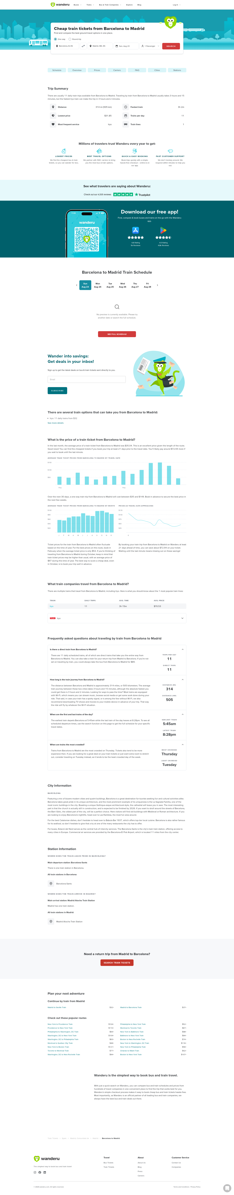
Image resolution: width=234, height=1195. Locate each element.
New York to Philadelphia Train (133, 1047)
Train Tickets (53, 1138)
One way (61, 39)
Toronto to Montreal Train (58, 1051)
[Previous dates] (76, 285)
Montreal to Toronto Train (130, 1028)
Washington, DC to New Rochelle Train (64, 1054)
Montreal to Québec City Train (60, 1043)
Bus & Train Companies (109, 5)
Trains (89, 5)
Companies (176, 1167)
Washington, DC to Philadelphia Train (63, 1039)
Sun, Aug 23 (124, 46)
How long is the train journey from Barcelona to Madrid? (77, 679)
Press (140, 1171)
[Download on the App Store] (136, 230)
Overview (77, 70)
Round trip (76, 39)
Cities (157, 70)
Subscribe (57, 391)
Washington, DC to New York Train (62, 1035)
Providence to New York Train (60, 1028)
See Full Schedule (117, 334)
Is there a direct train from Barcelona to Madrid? (73, 649)
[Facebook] (39, 1172)
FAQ (137, 70)
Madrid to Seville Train (57, 1007)
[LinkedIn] (44, 1172)
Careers (141, 1176)
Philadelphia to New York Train (133, 1024)
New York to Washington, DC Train (134, 1043)
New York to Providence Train (60, 1024)
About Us (142, 1163)
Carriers (117, 70)
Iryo (51, 606)
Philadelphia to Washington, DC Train (63, 1032)
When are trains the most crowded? (67, 744)
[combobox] (66, 46)
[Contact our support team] (227, 1188)
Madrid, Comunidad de (79, 1138)
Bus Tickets (108, 1163)
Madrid (95, 1138)
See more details (56, 423)
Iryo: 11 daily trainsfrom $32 (63, 418)
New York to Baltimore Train (132, 1032)
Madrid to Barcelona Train (131, 1007)
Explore (129, 5)
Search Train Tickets (117, 962)
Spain (64, 1138)
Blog (139, 5)
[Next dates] (157, 285)
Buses (76, 5)
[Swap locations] (83, 46)
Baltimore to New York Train (132, 1035)
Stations (177, 70)
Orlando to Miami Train (129, 1051)
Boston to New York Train (131, 1054)
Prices (97, 70)
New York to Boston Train (58, 1047)
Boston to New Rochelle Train (132, 1039)
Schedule (56, 70)
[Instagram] (35, 1172)
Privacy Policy (195, 1187)
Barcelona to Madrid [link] (111, 1138)
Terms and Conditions (181, 1187)
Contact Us (176, 1163)
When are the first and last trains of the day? (71, 714)
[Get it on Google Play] (163, 230)
